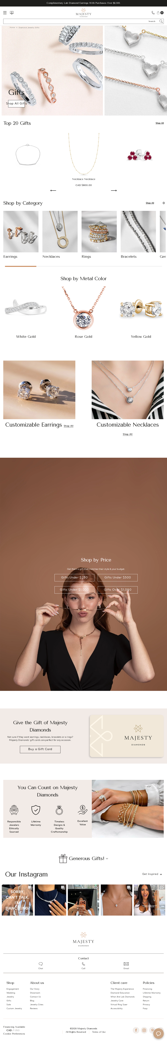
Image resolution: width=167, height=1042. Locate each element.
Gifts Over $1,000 (117, 590)
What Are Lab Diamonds (123, 997)
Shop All (160, 123)
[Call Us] (153, 12)
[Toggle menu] (6, 12)
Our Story (34, 989)
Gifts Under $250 (74, 577)
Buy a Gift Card (40, 749)
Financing (147, 989)
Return (146, 1001)
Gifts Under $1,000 (74, 590)
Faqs (145, 1009)
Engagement (13, 989)
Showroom (35, 993)
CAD (10, 1030)
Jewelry (10, 997)
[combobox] (153, 21)
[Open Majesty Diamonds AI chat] (158, 1033)
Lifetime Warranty (151, 993)
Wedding (11, 993)
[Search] (161, 21)
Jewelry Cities (36, 1005)
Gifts (9, 1001)
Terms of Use (99, 1032)
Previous (53, 191)
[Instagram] (144, 1030)
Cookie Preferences (14, 1033)
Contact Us (35, 997)
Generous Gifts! (86, 858)
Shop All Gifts (16, 103)
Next (114, 191)
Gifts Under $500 (117, 577)
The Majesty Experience (122, 989)
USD (17, 1030)
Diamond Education (120, 993)
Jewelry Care (117, 1001)
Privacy (146, 1005)
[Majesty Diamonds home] (83, 12)
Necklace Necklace (83, 179)
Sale (9, 1005)
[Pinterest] (152, 1030)
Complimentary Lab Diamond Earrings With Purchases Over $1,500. (83, 3)
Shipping (147, 997)
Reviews (34, 1009)
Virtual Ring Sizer (119, 1005)
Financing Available (14, 1027)
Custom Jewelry (14, 1009)
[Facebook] (136, 1030)
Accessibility (116, 1009)
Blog (32, 1001)
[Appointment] (12, 13)
